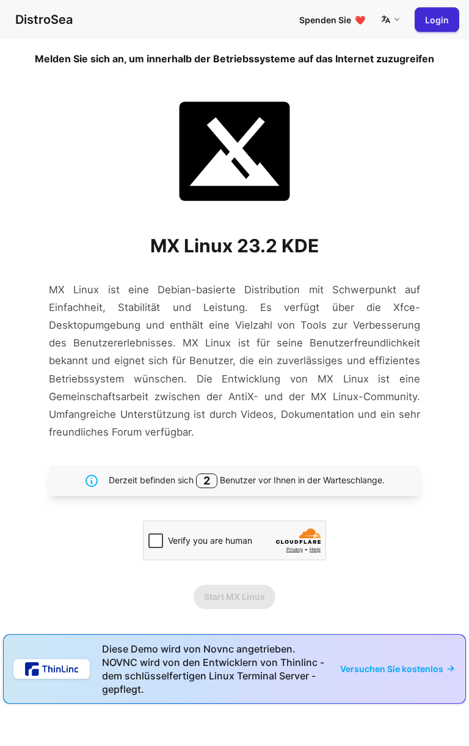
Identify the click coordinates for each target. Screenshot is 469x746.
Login (437, 20)
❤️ (332, 20)
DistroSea (44, 19)
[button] (390, 19)
